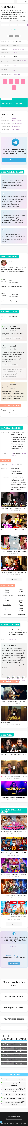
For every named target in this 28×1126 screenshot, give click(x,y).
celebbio (9, 1)
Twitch (13, 464)
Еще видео (14, 579)
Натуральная (18, 123)
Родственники (6, 103)
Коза (14, 70)
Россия (24, 49)
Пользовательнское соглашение (14, 1118)
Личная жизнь (19, 103)
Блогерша (5, 25)
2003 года (23, 60)
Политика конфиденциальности (14, 1116)
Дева (14, 65)
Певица (13, 25)
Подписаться (14, 963)
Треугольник (16, 129)
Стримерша (22, 25)
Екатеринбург (17, 49)
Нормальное (16, 126)
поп (10, 639)
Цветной (19, 120)
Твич (12, 453)
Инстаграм (23, 453)
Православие (16, 74)
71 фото (13, 30)
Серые (14, 118)
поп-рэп (14, 639)
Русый (14, 120)
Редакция (14, 1114)
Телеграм (13, 455)
